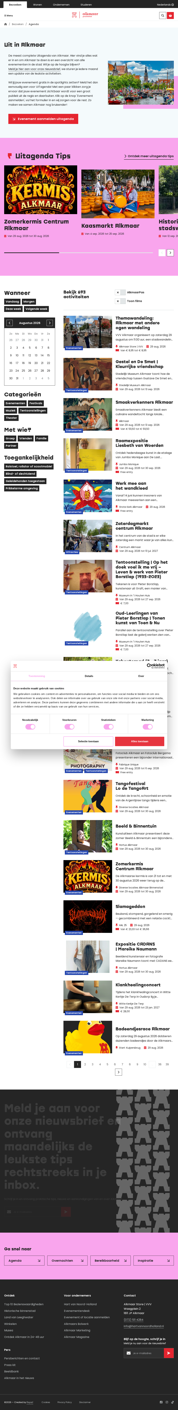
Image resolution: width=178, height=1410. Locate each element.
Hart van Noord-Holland (80, 1304)
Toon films (134, 301)
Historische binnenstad (19, 1311)
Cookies (46, 1402)
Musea (8, 1330)
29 (48, 371)
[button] (165, 4)
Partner (11, 446)
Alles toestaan (139, 741)
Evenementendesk (77, 1311)
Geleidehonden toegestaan (25, 481)
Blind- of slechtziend (20, 474)
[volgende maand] (50, 323)
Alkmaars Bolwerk (76, 1324)
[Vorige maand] (9, 323)
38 (159, 1064)
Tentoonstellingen (33, 411)
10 (145, 1064)
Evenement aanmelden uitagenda (46, 119)
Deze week (13, 309)
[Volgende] (118, 1072)
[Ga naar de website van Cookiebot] (149, 666)
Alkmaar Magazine (76, 1337)
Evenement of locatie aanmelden (87, 1317)
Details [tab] (89, 676)
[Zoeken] (162, 15)
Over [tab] (141, 676)
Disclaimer (85, 1402)
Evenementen (15, 403)
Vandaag (12, 302)
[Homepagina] (5, 24)
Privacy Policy (65, 1402)
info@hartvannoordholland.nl (144, 1326)
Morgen (28, 302)
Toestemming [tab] (37, 676)
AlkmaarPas (135, 292)
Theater (11, 418)
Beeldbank (11, 1371)
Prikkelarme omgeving (22, 488)
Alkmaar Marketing (77, 1330)
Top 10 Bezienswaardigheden (23, 1304)
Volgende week (36, 309)
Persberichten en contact (22, 1358)
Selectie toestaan (88, 741)
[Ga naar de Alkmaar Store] (170, 15)
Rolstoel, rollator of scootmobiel (29, 466)
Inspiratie (145, 1260)
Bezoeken (15, 4)
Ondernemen (61, 4)
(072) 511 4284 (133, 1320)
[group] (40, 204)
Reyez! (30, 1402)
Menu (9, 15)
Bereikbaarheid (107, 1260)
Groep (10, 438)
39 (167, 1064)
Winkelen (10, 1324)
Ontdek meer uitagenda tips (151, 156)
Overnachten (62, 1260)
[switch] (69, 727)
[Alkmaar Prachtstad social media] (161, 1402)
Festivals (36, 403)
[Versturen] (66, 1214)
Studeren (86, 4)
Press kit (10, 1365)
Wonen (37, 4)
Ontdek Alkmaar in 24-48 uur (24, 1337)
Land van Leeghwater (18, 1317)
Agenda (15, 1260)
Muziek (10, 411)
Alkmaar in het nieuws (19, 1378)
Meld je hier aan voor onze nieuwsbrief (34, 69)
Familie (42, 438)
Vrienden (25, 438)
